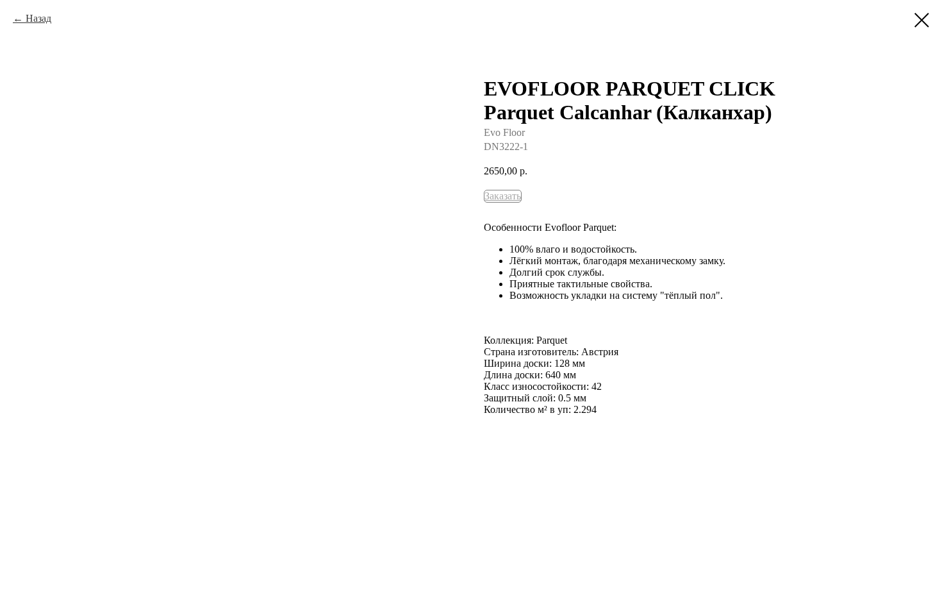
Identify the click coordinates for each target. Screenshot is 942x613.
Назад (38, 18)
